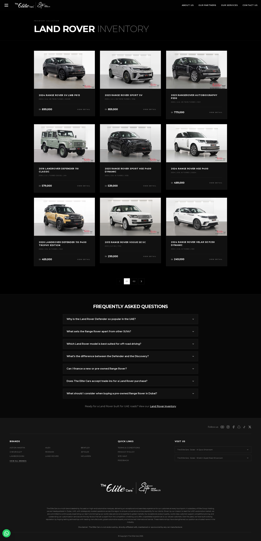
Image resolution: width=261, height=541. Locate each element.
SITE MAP (122, 456)
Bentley (85, 447)
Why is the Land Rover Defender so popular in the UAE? (101, 319)
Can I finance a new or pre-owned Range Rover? (97, 368)
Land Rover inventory (163, 406)
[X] (249, 426)
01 (127, 281)
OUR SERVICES (229, 5)
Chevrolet (16, 452)
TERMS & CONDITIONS (129, 447)
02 (134, 281)
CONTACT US (250, 5)
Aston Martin (17, 447)
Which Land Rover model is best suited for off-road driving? (104, 343)
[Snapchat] (238, 426)
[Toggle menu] (6, 5)
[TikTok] (244, 426)
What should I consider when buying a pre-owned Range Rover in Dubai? (112, 393)
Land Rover (52, 456)
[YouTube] (222, 427)
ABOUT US (188, 5)
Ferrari (49, 452)
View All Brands (18, 461)
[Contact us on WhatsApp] (6, 533)
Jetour (85, 452)
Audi (47, 447)
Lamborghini (17, 456)
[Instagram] (228, 426)
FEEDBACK (123, 460)
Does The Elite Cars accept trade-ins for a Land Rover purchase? (107, 381)
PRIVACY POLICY (126, 452)
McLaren (86, 456)
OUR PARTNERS (207, 5)
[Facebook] (233, 426)
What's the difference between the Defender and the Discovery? (108, 356)
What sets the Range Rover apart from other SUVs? (99, 331)
